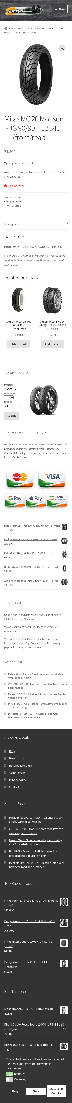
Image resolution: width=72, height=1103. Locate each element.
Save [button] (36, 1091)
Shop (20, 28)
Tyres (29, 28)
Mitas (17, 205)
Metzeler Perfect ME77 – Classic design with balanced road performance (33, 715)
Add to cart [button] (19, 344)
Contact (14, 787)
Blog (12, 751)
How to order (17, 758)
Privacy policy (17, 780)
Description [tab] (11, 224)
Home (11, 28)
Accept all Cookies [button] (56, 1091)
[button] (62, 48)
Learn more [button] (13, 1068)
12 (12, 205)
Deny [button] (15, 1091)
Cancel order (17, 772)
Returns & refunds (20, 765)
